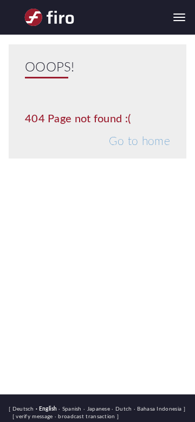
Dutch (122, 409)
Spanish (70, 409)
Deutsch (24, 409)
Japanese (97, 409)
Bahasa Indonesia (159, 409)
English (47, 409)
